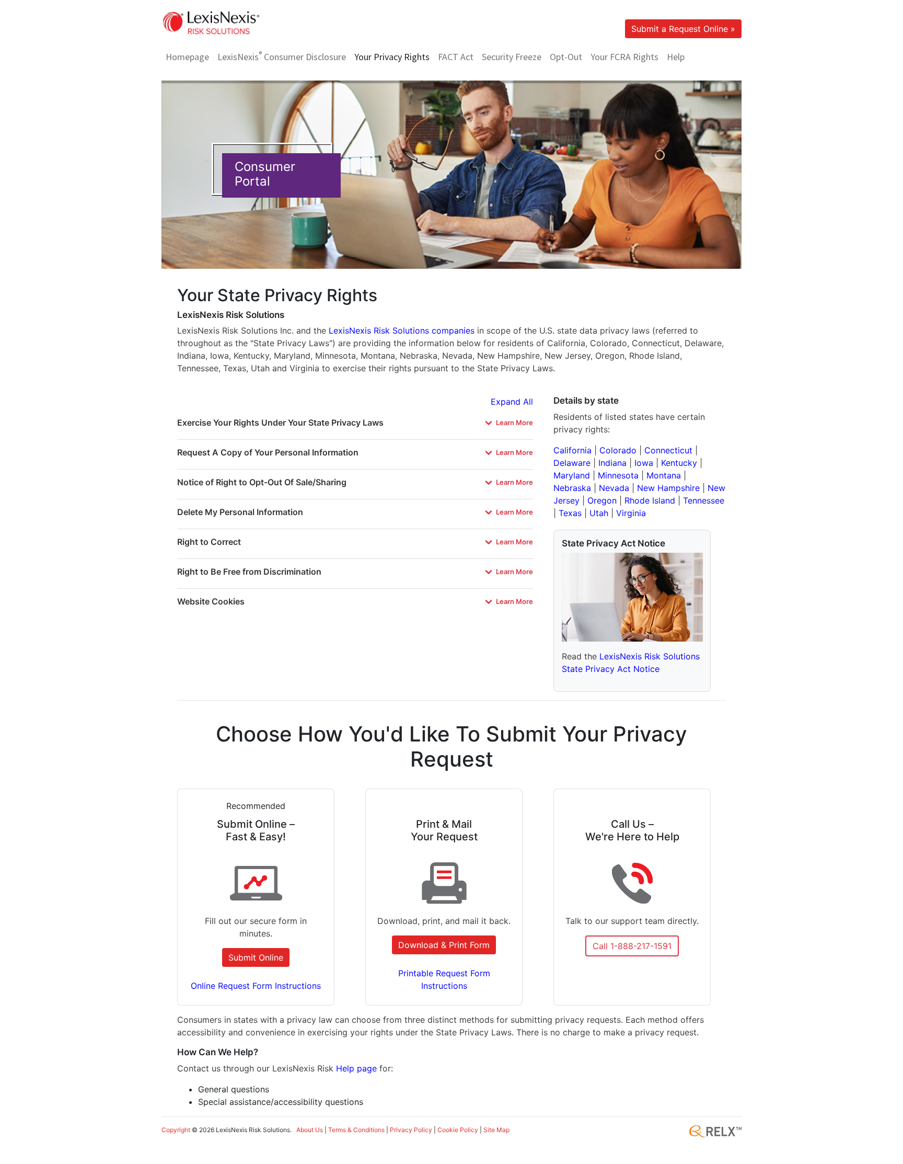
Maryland (571, 475)
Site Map (496, 1130)
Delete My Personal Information (240, 512)
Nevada (614, 488)
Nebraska (572, 488)
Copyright (175, 1130)
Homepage (187, 57)
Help (676, 57)
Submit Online (255, 957)
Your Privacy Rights (392, 57)
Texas (570, 513)
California (572, 450)
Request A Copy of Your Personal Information (267, 452)
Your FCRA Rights (624, 57)
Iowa (643, 463)
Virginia (631, 513)
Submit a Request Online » (683, 29)
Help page (356, 1068)
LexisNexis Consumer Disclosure (281, 56)
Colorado (617, 450)
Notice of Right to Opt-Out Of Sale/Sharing (261, 482)
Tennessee (703, 500)
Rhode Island (649, 500)
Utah (598, 513)
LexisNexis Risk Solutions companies (401, 330)
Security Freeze (511, 57)
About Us (309, 1130)
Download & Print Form (444, 945)
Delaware (572, 463)
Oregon (602, 500)
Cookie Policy (457, 1130)
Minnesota (618, 475)
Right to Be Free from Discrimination (249, 571)
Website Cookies (211, 601)
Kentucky (679, 463)
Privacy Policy (411, 1130)
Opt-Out (566, 57)
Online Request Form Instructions (256, 985)
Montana (663, 475)
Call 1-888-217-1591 (632, 946)
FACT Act (455, 57)
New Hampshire (668, 488)
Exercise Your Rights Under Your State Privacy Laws (280, 422)
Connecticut (668, 450)
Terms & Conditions (356, 1130)
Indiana (612, 463)
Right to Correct (209, 542)
